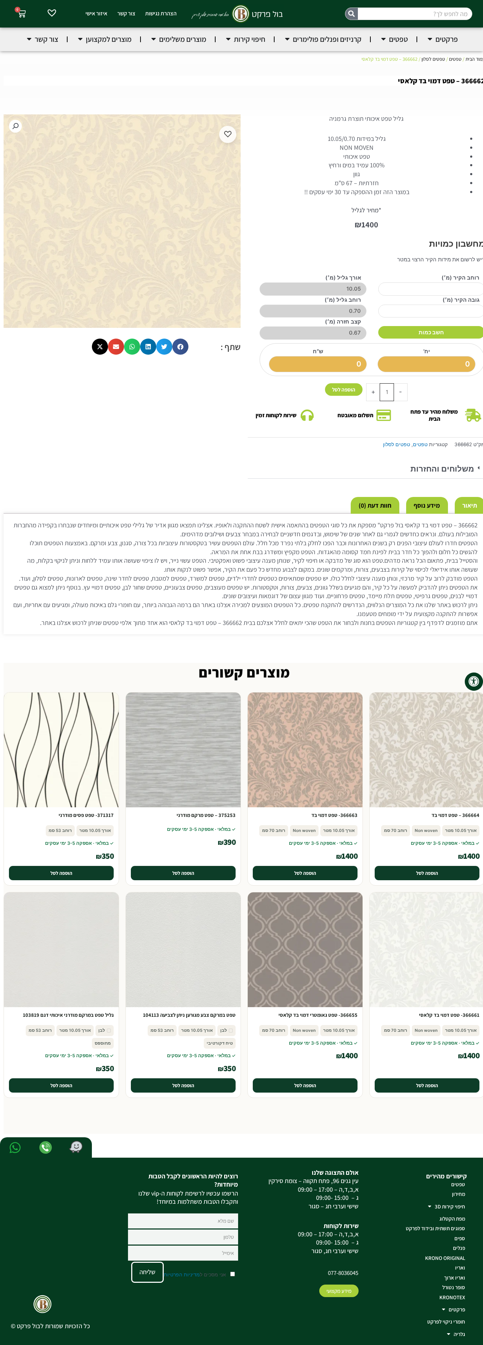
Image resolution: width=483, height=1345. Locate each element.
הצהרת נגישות (161, 13)
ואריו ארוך (454, 1277)
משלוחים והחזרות (442, 468)
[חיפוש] (351, 14)
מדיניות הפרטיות (182, 1274)
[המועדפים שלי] (51, 14)
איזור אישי (96, 13)
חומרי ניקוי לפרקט (446, 1321)
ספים (459, 1238)
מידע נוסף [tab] (427, 505)
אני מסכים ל (195, 1274)
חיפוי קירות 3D (450, 1206)
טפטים (455, 59)
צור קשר (126, 13)
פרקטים (457, 1309)
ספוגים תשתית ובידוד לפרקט (435, 1228)
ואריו (460, 1267)
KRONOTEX (452, 1297)
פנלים (459, 1248)
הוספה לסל (343, 389)
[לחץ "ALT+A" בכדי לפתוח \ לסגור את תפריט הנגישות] (474, 681)
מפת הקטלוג (452, 1218)
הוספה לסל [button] (427, 873)
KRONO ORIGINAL (445, 1258)
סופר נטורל (453, 1287)
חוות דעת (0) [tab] (375, 505)
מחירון (458, 1194)
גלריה (459, 1334)
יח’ (426, 351)
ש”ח (318, 351)
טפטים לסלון (433, 59)
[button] (15, 126)
